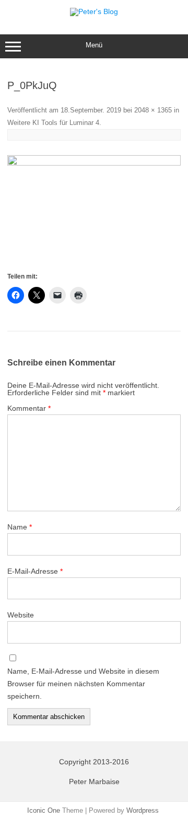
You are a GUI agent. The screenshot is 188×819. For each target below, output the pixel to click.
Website (20, 615)
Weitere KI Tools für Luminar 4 (53, 123)
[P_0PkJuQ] (94, 212)
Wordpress (142, 810)
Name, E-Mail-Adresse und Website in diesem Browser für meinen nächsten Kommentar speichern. (83, 683)
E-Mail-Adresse (35, 571)
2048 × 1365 (153, 110)
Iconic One (43, 810)
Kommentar (29, 408)
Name (19, 527)
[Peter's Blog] (94, 11)
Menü (94, 45)
